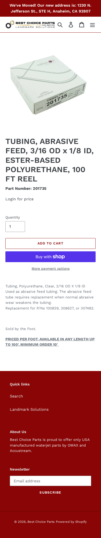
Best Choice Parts (41, 522)
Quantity (12, 217)
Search (16, 396)
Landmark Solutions (29, 409)
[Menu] (92, 24)
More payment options (51, 268)
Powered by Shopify (71, 522)
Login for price (19, 199)
